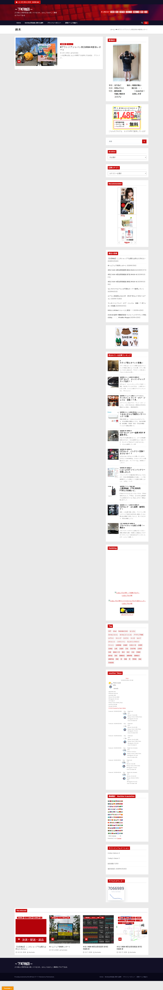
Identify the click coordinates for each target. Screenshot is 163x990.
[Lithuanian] (108, 820)
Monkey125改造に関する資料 (34, 23)
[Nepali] (114, 822)
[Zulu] (122, 833)
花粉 (116, 656)
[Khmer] (110, 817)
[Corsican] (108, 806)
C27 (109, 631)
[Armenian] (116, 801)
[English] (118, 806)
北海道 (110, 649)
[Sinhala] (108, 828)
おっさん (132, 631)
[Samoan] (114, 828)
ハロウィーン (121, 642)
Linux (114, 631)
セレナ (139, 638)
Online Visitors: (113, 853)
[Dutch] (116, 806)
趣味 (102, 917)
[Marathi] (108, 822)
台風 (116, 649)
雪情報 (134, 659)
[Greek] (122, 809)
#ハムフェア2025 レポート (117, 265)
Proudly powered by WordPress (24, 977)
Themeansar (50, 977)
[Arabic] (114, 801)
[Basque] (120, 801)
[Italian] (116, 814)
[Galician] (116, 809)
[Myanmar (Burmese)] (112, 822)
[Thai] (118, 830)
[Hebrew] (116, 812)
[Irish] (114, 814)
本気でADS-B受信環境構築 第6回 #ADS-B (122, 282)
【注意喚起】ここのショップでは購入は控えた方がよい (126, 258)
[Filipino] (108, 809)
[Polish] (122, 822)
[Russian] (114, 825)
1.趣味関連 (63, 44)
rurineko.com (123, 631)
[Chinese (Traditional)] (122, 804)
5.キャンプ (70, 44)
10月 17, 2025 (123, 952)
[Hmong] (120, 812)
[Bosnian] (110, 804)
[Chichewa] (118, 804)
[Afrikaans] (108, 801)
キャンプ (118, 638)
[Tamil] (114, 830)
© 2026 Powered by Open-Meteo (117, 708)
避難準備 (111, 659)
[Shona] (118, 825)
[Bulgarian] (112, 804)
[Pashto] (118, 822)
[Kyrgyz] (116, 817)
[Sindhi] (122, 825)
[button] (142, 23)
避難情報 (129, 656)
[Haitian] (110, 812)
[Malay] (118, 820)
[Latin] (120, 817)
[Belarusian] (122, 801)
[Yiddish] (118, 833)
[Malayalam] (116, 820)
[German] (120, 809)
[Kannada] (122, 814)
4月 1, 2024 (66, 53)
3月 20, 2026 (22, 952)
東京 (117, 12)
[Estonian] (122, 806)
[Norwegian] (116, 822)
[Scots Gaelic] (116, 828)
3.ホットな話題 (28, 917)
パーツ (120, 923)
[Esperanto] (120, 806)
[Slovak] (110, 828)
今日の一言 (129, 12)
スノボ (133, 638)
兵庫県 (140, 645)
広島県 (140, 649)
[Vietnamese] (112, 833)
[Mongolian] (110, 822)
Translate (119, 838)
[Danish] (114, 806)
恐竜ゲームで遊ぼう (71, 23)
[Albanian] (110, 801)
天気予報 (122, 12)
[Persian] (120, 822)
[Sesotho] (120, 825)
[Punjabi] (110, 825)
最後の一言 (136, 12)
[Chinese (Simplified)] (120, 804)
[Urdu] (108, 833)
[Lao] (118, 817)
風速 (140, 659)
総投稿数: (111, 864)
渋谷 (133, 652)
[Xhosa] (116, 833)
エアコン (111, 638)
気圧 (128, 652)
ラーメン (111, 645)
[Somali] (118, 828)
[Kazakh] (108, 817)
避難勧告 (122, 656)
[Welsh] (114, 833)
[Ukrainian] (122, 830)
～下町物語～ (24, 9)
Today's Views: (113, 858)
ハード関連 (139, 920)
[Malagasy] (114, 820)
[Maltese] (120, 820)
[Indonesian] (112, 814)
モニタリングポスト (133, 642)
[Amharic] (112, 801)
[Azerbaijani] (118, 801)
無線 (68, 917)
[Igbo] (110, 814)
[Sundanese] (122, 828)
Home (19, 23)
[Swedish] (110, 830)
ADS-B (93, 917)
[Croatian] (110, 806)
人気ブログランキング (127, 614)
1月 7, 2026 (89, 952)
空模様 (112, 12)
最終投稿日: (112, 869)
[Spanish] (120, 828)
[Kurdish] (114, 817)
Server (138, 917)
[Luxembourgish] (110, 820)
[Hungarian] (122, 812)
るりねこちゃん (113, 635)
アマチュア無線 (138, 635)
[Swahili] (108, 830)
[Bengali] (108, 804)
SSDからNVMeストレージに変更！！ (120, 310)
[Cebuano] (116, 804)
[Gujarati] (108, 812)
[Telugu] (116, 830)
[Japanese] (118, 814)
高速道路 (111, 663)
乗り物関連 (35, 917)
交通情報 (118, 645)
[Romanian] (112, 825)
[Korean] (112, 817)
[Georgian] (118, 809)
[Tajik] (112, 830)
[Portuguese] (108, 825)
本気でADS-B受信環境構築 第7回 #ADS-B (122, 274)
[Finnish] (110, 809)
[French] (112, 809)
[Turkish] (120, 830)
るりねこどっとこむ (126, 635)
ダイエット (111, 642)
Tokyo (127, 678)
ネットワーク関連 (122, 920)
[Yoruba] (120, 833)
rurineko (75, 53)
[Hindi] (118, 812)
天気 (146, 12)
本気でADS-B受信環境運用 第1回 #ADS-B (122, 270)
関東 (142, 12)
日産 (109, 652)
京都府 (125, 645)
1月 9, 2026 (55, 950)
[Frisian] (114, 809)
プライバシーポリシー (54, 23)
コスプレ (126, 638)
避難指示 (137, 656)
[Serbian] (116, 825)
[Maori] (122, 820)
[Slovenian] (112, 828)
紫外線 (110, 656)
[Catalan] (114, 804)
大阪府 (121, 649)
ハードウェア (132, 920)
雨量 (125, 659)
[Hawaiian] (114, 812)
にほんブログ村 (127, 595)
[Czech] (112, 806)
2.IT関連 (127, 917)
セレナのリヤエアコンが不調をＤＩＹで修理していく (126, 289)
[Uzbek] (110, 833)
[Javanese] (120, 814)
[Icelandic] (108, 814)
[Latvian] (122, 817)
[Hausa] (112, 812)
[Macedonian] (112, 820)
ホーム (112, 29)
